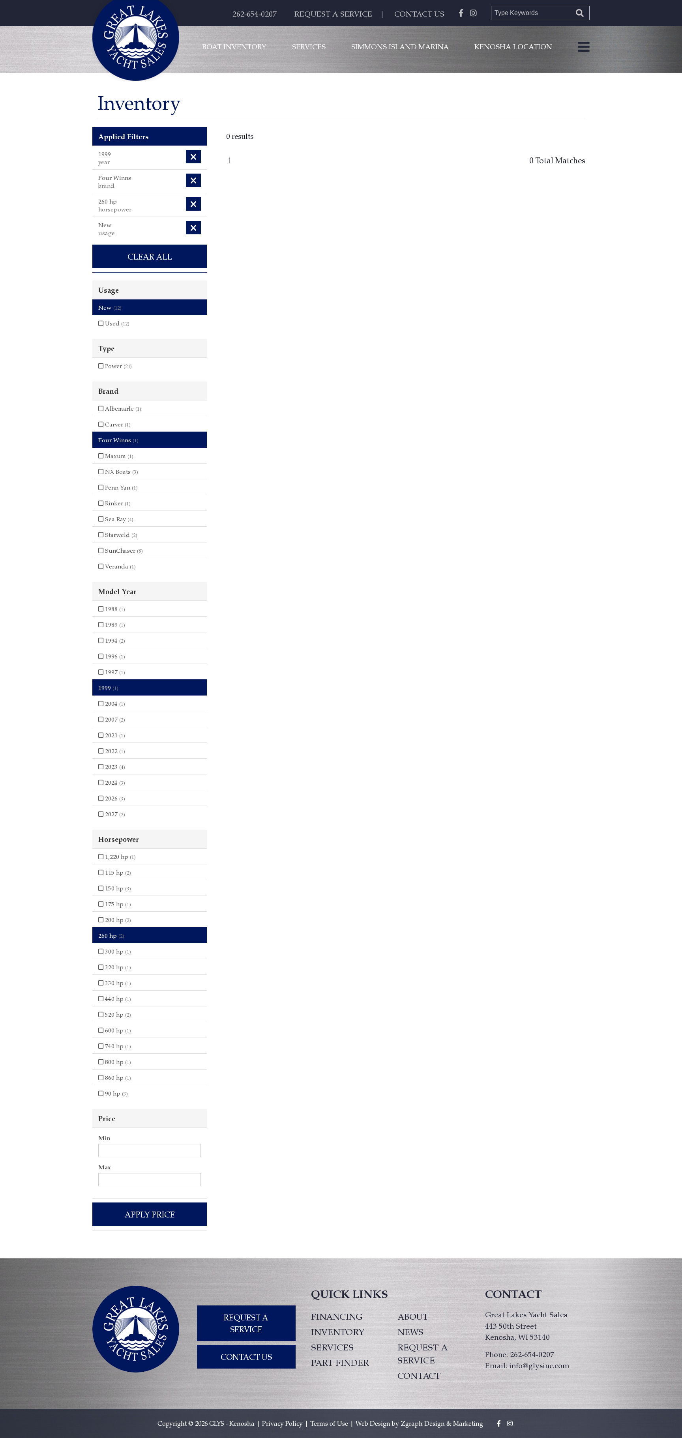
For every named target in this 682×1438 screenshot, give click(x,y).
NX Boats (120, 471)
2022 (114, 751)
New (110, 307)
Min (104, 1138)
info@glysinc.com (539, 1365)
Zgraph (412, 1423)
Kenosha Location (513, 46)
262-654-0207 (254, 14)
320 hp (117, 967)
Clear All (149, 256)
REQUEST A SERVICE (333, 14)
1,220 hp (119, 856)
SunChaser (123, 550)
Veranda (119, 566)
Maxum (118, 456)
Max (104, 1167)
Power (117, 366)
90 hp (115, 1093)
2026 (114, 798)
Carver (117, 424)
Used (116, 323)
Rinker (117, 503)
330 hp (117, 983)
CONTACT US (419, 14)
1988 (114, 609)
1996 (114, 656)
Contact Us (246, 1356)
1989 (114, 624)
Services (309, 46)
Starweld (120, 535)
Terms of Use (329, 1423)
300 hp (117, 951)
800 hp (117, 1062)
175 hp (117, 904)
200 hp (117, 920)
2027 (114, 814)
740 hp (117, 1046)
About (412, 1316)
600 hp (117, 1030)
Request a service (422, 1353)
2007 (114, 719)
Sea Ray (118, 519)
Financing (337, 1316)
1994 (114, 640)
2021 (114, 735)
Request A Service (246, 1323)
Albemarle (122, 408)
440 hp (117, 998)
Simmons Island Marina (400, 46)
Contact (418, 1375)
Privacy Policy (282, 1423)
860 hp (117, 1077)
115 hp (117, 872)
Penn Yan (120, 487)
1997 (114, 672)
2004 (114, 703)
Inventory (338, 1331)
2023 (114, 766)
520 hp (117, 1014)
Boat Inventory (234, 46)
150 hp (117, 888)
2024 (114, 782)
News (410, 1331)
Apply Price (150, 1214)
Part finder (340, 1362)
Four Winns (118, 440)
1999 (108, 688)
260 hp (111, 935)
